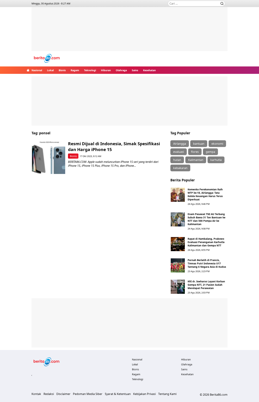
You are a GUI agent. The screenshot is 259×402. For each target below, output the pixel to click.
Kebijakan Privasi (144, 394)
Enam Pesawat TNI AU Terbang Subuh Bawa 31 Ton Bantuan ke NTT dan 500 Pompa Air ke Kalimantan (206, 219)
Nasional (37, 70)
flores (195, 152)
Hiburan (106, 70)
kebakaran (180, 168)
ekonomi (217, 144)
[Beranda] (28, 70)
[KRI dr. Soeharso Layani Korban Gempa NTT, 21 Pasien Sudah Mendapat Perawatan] (178, 287)
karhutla (216, 160)
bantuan (198, 144)
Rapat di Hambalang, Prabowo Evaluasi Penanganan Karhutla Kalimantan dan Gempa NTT (206, 242)
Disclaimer (63, 394)
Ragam (75, 70)
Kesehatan (149, 70)
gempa (210, 152)
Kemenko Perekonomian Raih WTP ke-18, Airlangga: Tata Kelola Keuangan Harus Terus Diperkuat (205, 194)
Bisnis (62, 70)
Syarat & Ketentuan (118, 394)
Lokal (50, 70)
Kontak (36, 394)
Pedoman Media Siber (87, 394)
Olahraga (121, 70)
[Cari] (222, 3)
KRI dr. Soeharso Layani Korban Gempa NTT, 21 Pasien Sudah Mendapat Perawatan (206, 285)
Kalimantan (195, 160)
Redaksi (49, 394)
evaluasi (178, 152)
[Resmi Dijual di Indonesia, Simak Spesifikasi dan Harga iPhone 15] (48, 157)
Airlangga (179, 144)
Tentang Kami (167, 394)
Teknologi (90, 70)
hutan (177, 160)
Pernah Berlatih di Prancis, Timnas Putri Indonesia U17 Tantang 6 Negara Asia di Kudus (207, 263)
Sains (135, 70)
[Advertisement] (129, 31)
